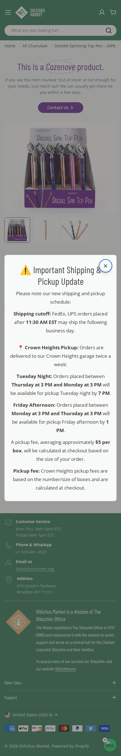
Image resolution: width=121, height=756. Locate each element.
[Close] (105, 266)
